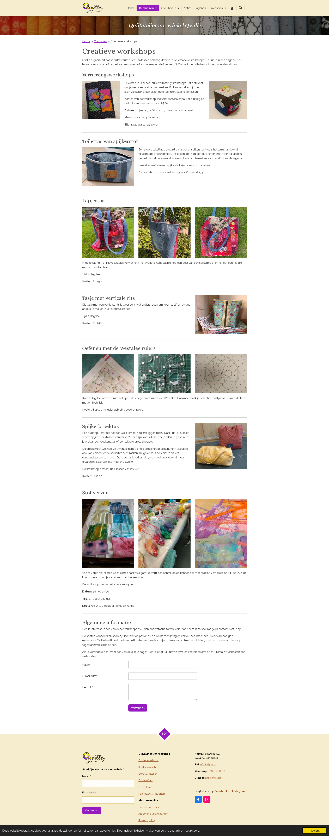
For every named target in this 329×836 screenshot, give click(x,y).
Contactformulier (148, 807)
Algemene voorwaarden (153, 813)
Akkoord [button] (315, 830)
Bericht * (87, 687)
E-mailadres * (90, 676)
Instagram (239, 791)
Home (86, 41)
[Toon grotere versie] (101, 100)
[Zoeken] (240, 7)
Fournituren (145, 787)
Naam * (87, 664)
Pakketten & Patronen (151, 793)
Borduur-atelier (147, 773)
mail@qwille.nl (213, 777)
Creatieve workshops (124, 41)
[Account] (232, 8)
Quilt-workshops (148, 760)
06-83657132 (208, 764)
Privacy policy (146, 820)
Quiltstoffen (145, 780)
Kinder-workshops (149, 767)
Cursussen (100, 41)
